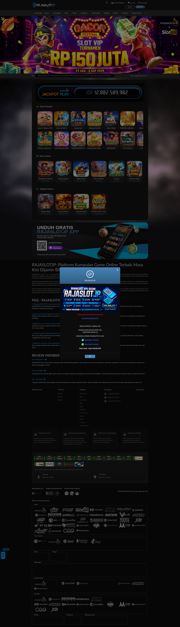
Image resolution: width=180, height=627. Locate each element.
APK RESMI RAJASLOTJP (90, 318)
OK (90, 356)
